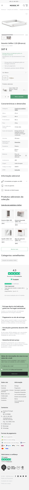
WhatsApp (6, 428)
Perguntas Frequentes (20, 392)
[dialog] (14, 56)
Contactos (3, 400)
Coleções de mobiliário (12, 9)
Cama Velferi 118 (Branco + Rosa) (13, 88)
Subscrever (14, 373)
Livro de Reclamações (20, 394)
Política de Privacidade (16, 369)
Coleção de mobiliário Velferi (11, 205)
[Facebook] (16, 476)
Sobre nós (3, 386)
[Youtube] (21, 476)
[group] (14, 286)
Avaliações (4, 398)
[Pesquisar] (24, 5)
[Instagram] (18, 476)
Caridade (3, 388)
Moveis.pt (3, 9)
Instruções (17, 170)
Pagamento (17, 388)
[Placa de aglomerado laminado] (26, 155)
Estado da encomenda (20, 396)
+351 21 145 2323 (7, 416)
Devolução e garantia (20, 390)
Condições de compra (6, 481)
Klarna (16, 399)
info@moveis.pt (7, 424)
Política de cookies (6, 483)
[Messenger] (24, 476)
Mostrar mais (14, 249)
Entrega (17, 386)
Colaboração (4, 396)
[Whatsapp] (26, 476)
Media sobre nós (5, 393)
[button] (14, 1)
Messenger (6, 426)
